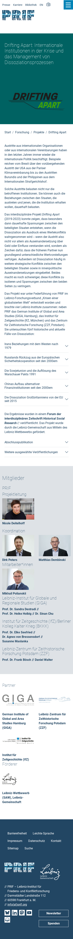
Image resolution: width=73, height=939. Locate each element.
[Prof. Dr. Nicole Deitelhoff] (18, 509)
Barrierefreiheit (17, 833)
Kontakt (56, 841)
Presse (6, 5)
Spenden (54, 923)
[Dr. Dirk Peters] (18, 545)
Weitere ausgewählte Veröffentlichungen (31, 452)
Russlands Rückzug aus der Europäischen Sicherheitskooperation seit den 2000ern (32, 359)
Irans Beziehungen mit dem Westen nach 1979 (31, 345)
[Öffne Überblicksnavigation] (68, 5)
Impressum (14, 841)
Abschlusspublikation (18, 442)
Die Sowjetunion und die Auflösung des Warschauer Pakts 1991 (30, 372)
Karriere (17, 5)
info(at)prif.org (17, 904)
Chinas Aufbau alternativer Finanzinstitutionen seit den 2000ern (28, 385)
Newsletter (53, 913)
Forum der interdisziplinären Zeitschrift (34, 418)
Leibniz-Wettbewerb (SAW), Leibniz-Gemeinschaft (15, 797)
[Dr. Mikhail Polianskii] (18, 579)
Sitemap (13, 848)
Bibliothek (31, 5)
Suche (29, 848)
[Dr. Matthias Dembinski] (55, 545)
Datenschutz (36, 841)
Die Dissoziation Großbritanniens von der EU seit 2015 (33, 399)
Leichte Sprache (43, 833)
